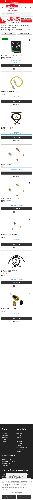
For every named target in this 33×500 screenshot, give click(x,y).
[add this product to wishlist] (29, 40)
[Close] (31, 481)
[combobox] (24, 33)
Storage (4, 439)
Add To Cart (16, 65)
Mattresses (5, 437)
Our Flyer (19, 443)
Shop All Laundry (24, 25)
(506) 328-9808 (6, 463)
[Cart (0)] (30, 7)
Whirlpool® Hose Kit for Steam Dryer (9, 270)
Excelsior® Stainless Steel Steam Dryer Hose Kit (11, 55)
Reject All (8, 497)
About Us (19, 433)
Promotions (19, 441)
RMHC (18, 439)
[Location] (21, 7)
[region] (16, 489)
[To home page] (12, 7)
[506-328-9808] (26, 7)
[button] (2, 7)
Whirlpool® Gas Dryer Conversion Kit (9, 234)
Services (18, 435)
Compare (17, 68)
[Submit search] (29, 13)
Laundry (16, 25)
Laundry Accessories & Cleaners (8, 27)
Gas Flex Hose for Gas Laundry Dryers (9, 91)
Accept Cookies (24, 497)
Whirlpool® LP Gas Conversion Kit (8, 308)
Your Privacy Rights (16, 492)
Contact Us (5, 465)
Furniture (4, 433)
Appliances (10, 25)
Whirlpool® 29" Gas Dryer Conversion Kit (10, 198)
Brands (4, 441)
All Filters (9, 33)
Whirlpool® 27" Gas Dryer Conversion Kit (10, 163)
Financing (19, 437)
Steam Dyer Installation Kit (7, 127)
